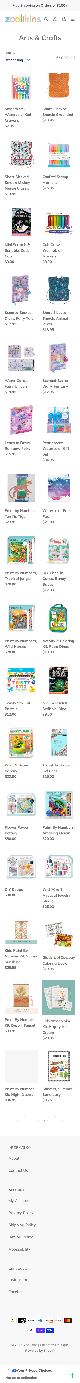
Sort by (10, 53)
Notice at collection (21, 1378)
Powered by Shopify (40, 1350)
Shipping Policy (22, 1224)
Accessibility (19, 1249)
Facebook (17, 1291)
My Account (19, 1200)
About (14, 1158)
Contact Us (18, 1170)
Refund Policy (21, 1237)
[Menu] (72, 18)
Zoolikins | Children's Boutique (46, 1345)
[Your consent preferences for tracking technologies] (72, 1375)
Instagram (18, 1279)
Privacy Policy (21, 1212)
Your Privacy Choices (34, 1370)
